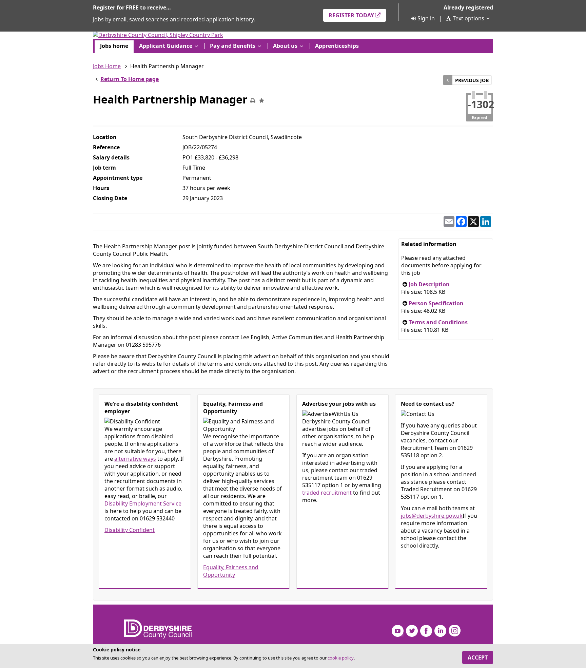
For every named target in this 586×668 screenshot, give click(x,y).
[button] (449, 221)
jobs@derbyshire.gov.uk (432, 515)
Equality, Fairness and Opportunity (230, 571)
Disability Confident (129, 530)
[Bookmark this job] (261, 100)
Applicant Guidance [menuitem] (165, 46)
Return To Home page (129, 79)
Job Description (429, 284)
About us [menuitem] (285, 46)
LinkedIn (440, 631)
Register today (351, 15)
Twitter (412, 631)
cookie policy (341, 658)
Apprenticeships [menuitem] (337, 46)
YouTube (398, 631)
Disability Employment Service (142, 503)
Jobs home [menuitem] (114, 46)
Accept (478, 657)
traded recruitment (327, 492)
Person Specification (436, 303)
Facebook (426, 631)
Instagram (455, 631)
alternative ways (135, 458)
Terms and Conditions (438, 322)
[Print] (252, 100)
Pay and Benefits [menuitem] (232, 46)
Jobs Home (107, 66)
